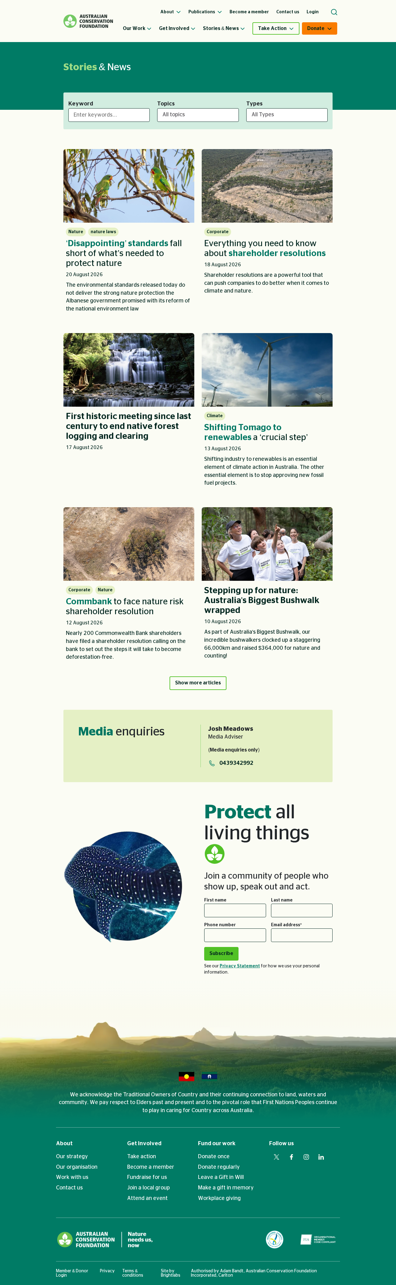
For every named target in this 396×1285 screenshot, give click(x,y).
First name (215, 900)
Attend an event (147, 1198)
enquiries (121, 732)
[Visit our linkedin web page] (321, 1157)
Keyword (80, 104)
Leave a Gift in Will (221, 1177)
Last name (282, 900)
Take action (141, 1156)
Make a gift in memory (226, 1188)
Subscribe (221, 953)
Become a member (150, 1167)
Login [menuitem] (313, 12)
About (64, 1143)
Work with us (72, 1177)
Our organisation (76, 1167)
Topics (166, 104)
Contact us (69, 1188)
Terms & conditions (132, 1273)
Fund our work (216, 1143)
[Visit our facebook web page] (291, 1157)
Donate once (214, 1156)
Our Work (134, 28)
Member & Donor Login (72, 1273)
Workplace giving (219, 1198)
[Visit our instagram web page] (306, 1157)
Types (254, 104)
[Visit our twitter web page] (276, 1157)
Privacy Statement (240, 966)
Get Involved (174, 28)
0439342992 (236, 763)
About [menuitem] (167, 12)
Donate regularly (219, 1167)
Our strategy (72, 1156)
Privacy (107, 1271)
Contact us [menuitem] (287, 12)
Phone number (220, 925)
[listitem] (128, 233)
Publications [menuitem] (202, 12)
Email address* (286, 925)
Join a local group (148, 1188)
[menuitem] (141, 28)
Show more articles (198, 682)
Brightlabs (170, 1275)
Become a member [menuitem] (249, 12)
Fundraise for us (147, 1177)
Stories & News (221, 28)
